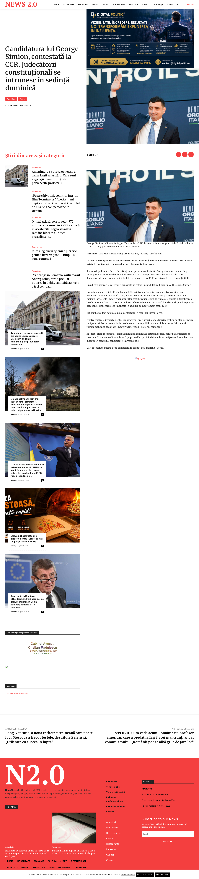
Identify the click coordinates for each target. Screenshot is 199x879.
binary (13, 546)
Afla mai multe (128, 874)
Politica (22, 99)
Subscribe (167, 841)
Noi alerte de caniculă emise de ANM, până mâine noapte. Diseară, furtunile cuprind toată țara (27, 853)
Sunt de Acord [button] (162, 874)
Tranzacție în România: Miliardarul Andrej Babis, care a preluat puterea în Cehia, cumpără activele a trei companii (27, 602)
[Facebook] (178, 154)
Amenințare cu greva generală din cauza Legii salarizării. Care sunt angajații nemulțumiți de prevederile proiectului (27, 339)
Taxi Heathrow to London (16, 693)
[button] (190, 4)
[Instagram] (150, 853)
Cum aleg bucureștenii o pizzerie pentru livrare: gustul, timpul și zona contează (54, 254)
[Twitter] (184, 154)
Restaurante (37, 247)
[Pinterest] (191, 154)
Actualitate (11, 99)
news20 (14, 105)
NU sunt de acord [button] (144, 874)
